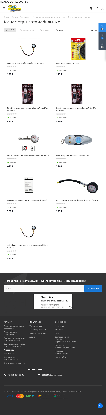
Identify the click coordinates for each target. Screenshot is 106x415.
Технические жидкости (14, 363)
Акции (32, 337)
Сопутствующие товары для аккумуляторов (14, 345)
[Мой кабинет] (102, 8)
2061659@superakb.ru (52, 375)
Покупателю (35, 322)
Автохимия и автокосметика (11, 358)
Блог (57, 333)
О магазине (60, 322)
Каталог (8, 322)
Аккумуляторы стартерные (10, 333)
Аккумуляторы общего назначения (14, 327)
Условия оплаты (36, 326)
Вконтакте (100, 405)
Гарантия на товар (37, 333)
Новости (59, 329)
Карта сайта (60, 357)
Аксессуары (9, 350)
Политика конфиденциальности (65, 346)
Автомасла (9, 353)
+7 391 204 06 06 (16, 375)
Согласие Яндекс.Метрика (62, 352)
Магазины (59, 326)
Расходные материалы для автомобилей (14, 339)
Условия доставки (37, 329)
